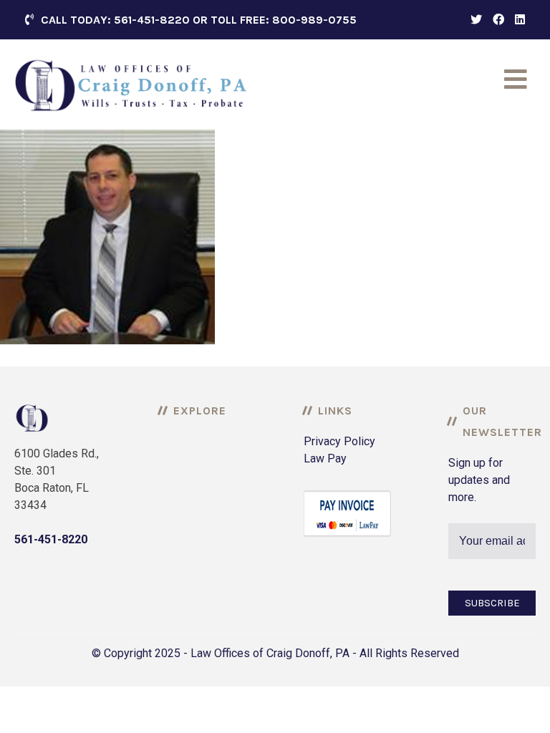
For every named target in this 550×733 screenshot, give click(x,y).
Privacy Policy (339, 441)
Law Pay (325, 458)
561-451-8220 (50, 539)
